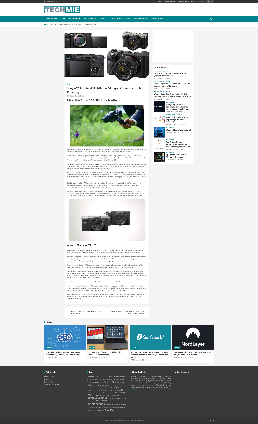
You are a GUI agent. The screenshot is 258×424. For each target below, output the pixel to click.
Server (92, 401)
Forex (102, 387)
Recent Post (161, 67)
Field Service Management (93, 387)
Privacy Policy (48, 382)
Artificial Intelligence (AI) (93, 379)
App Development (103, 377)
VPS (89, 407)
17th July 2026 (158, 78)
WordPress (110, 410)
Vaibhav (167, 78)
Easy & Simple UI (109, 385)
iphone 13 (119, 390)
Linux (125, 390)
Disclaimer (47, 379)
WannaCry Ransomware (103, 407)
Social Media (74, 19)
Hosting (89, 390)
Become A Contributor (169, 1)
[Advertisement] (173, 46)
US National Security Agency (119, 404)
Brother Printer (95, 382)
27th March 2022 (51, 357)
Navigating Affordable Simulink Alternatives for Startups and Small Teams (177, 106)
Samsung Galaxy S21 (98, 398)
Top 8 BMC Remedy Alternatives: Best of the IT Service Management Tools (178, 144)
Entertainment (140, 19)
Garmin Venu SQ (111, 387)
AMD (96, 377)
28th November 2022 (172, 132)
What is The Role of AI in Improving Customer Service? (177, 119)
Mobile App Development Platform (105, 393)
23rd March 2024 (171, 112)
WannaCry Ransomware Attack (117, 407)
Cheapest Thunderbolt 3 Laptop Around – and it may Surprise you (85, 312)
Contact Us (202, 1)
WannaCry (94, 407)
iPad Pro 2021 (111, 390)
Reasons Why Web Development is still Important (108, 395)
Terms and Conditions (51, 385)
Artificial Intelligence (120, 19)
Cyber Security (93, 385)
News (63, 19)
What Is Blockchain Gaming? (178, 130)
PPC (94, 395)
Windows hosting (100, 410)
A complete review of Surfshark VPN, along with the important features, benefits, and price (150, 354)
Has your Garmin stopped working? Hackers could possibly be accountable (127, 312)
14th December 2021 (138, 360)
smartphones (96, 404)
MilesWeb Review (91, 393)
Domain (102, 385)
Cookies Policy (49, 376)
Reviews (103, 19)
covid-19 (109, 382)
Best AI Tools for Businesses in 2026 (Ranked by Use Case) (170, 74)
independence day (99, 390)
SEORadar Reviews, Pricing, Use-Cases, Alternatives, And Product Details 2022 (63, 353)
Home (159, 1)
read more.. (134, 389)
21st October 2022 (172, 160)
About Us (194, 1)
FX (105, 387)
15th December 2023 (172, 124)
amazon (90, 377)
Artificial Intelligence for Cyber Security (109, 379)
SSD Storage (108, 404)
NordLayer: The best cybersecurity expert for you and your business (192, 353)
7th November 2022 (172, 149)
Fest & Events (157, 19)
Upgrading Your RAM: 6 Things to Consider (176, 156)
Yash (83, 96)
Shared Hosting (101, 401)
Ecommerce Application (119, 385)
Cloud (101, 382)
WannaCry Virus (91, 410)
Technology (51, 19)
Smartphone (111, 401)
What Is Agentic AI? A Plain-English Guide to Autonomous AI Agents (172, 85)
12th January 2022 (95, 357)
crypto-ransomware (119, 382)
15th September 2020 (74, 96)
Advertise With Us (183, 1)
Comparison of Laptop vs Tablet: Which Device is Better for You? (106, 353)
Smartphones (90, 19)
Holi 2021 (119, 388)
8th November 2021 (180, 357)
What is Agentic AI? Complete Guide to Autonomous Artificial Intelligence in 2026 (172, 95)
